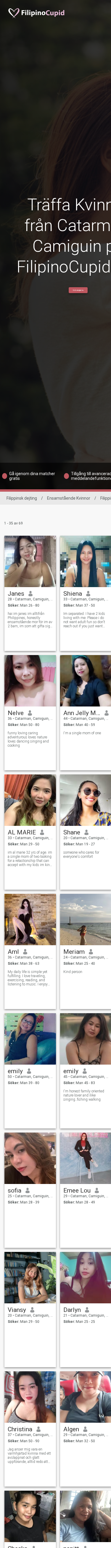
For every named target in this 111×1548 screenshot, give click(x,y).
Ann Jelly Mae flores (81, 713)
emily (15, 1071)
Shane (71, 832)
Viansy (17, 1309)
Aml (13, 951)
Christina (20, 1429)
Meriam (74, 951)
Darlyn (72, 1309)
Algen (71, 1429)
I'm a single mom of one (82, 733)
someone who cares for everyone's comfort (81, 854)
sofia (14, 1190)
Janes (16, 593)
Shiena (72, 593)
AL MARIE (22, 832)
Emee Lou (77, 1190)
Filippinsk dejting (22, 498)
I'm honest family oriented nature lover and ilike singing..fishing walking (83, 1095)
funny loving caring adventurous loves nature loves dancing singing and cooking (28, 739)
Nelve (16, 713)
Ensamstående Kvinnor (68, 498)
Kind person (72, 972)
